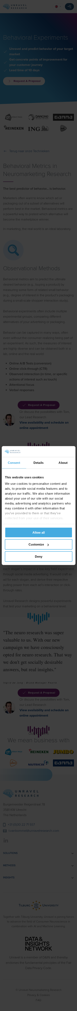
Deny (38, 556)
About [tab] (63, 462)
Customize (36, 544)
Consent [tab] (14, 462)
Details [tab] (38, 462)
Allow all (38, 532)
